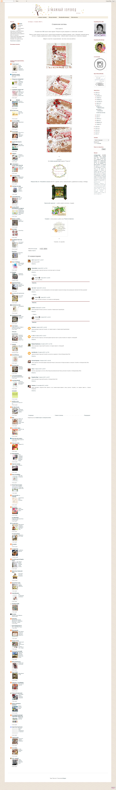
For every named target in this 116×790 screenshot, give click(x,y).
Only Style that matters (17, 438)
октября (98, 99)
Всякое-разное (15, 640)
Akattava (34, 385)
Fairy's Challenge (16, 262)
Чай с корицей (15, 758)
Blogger (64, 778)
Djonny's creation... (16, 218)
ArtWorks (14, 153)
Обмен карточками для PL (20, 509)
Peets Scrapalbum (16, 474)
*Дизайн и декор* (16, 74)
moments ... (20, 465)
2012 (96, 133)
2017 (96, 94)
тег (96, 163)
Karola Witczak (15, 354)
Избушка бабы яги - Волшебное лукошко (40, 181)
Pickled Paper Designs (17, 485)
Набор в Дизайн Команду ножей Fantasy (20, 564)
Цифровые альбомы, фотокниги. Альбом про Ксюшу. (20, 655)
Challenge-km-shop (16, 186)
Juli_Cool (34, 288)
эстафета (98, 193)
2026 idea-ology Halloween (17, 615)
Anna (33, 368)
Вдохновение (15, 630)
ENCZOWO (14, 229)
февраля (98, 122)
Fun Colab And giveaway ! (21, 145)
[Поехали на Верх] (113, 788)
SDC (43, 31)
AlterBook (95, 180)
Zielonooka (14, 618)
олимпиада (101, 189)
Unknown (34, 327)
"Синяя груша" (15, 64)
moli (32, 260)
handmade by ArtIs (16, 305)
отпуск (96, 179)
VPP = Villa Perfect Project (17, 626)
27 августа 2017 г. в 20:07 (40, 368)
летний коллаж (97, 188)
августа (98, 103)
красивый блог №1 (101, 187)
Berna (36, 277)
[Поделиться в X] (43, 249)
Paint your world (15, 443)
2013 (96, 132)
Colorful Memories (16, 196)
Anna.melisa (34, 268)
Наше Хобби (15, 672)
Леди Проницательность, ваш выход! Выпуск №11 (21, 93)
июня (97, 115)
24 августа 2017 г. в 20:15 (45, 360)
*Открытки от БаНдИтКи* (18, 79)
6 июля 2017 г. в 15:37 (39, 260)
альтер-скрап (103, 184)
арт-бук (99, 176)
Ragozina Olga (35, 377)
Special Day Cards (16, 582)
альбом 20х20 (96, 184)
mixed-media (103, 158)
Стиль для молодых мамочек (18, 439)
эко (94, 193)
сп (100, 179)
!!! (12, 545)
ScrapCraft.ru (15, 523)
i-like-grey (14, 331)
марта (97, 120)
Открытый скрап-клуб (17, 693)
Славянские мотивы (100, 112)
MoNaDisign (97, 175)
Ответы (34, 275)
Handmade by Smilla (16, 315)
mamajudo (14, 390)
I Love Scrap (15, 325)
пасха (103, 172)
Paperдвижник (15, 453)
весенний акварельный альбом (21, 285)
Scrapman (47, 218)
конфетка (98, 159)
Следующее (31, 415)
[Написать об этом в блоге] (42, 249)
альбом (104, 164)
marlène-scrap (15, 401)
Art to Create (15, 131)
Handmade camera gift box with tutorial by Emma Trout (20, 337)
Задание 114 (20, 444)
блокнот (102, 163)
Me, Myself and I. (15, 407)
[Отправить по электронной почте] (40, 249)
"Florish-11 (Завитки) (69, 218)
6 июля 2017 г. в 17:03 (42, 268)
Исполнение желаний (17, 651)
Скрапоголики (15, 737)
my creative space (16, 428)
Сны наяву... (15, 747)
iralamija (14, 344)
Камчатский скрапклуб (49, 203)
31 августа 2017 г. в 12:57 (44, 377)
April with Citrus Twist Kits (20, 113)
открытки (34, 250)
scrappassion (15, 548)
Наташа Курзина (35, 360)
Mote (13, 417)
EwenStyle (14, 251)
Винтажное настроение (99, 110)
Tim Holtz (14, 614)
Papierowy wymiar (16, 464)
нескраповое (103, 162)
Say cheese (14, 507)
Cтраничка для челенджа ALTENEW (21, 382)
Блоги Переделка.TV (17, 625)
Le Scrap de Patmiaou (17, 375)
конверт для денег (98, 171)
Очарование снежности (99, 183)
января (98, 124)
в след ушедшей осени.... (20, 750)
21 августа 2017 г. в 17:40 (43, 352)
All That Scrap (15, 110)
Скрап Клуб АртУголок (17, 727)
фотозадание (98, 167)
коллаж (102, 170)
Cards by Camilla (16, 175)
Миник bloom (21, 122)
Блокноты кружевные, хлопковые (20, 367)
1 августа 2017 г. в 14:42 (41, 327)
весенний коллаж (98, 185)
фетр (103, 192)
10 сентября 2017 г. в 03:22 (42, 385)
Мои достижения (53, 17)
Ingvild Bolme (15, 334)
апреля (98, 118)
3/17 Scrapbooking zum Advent (21, 595)
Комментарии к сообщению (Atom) (43, 417)
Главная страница (42, 17)
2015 (96, 128)
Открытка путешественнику (21, 156)
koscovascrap (15, 365)
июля (97, 105)
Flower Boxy (20, 230)
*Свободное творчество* (18, 89)
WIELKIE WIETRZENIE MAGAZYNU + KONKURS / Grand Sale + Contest (17, 621)
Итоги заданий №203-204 (20, 585)
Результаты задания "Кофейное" (20, 739)
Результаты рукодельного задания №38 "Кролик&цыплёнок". (21, 212)
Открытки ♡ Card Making (17, 682)
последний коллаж (98, 191)
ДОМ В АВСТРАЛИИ (16, 75)
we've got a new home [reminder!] (20, 574)
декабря (98, 95)
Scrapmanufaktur (16, 533)
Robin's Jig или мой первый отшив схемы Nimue (21, 421)
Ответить (34, 263)
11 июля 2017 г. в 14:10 (45, 317)
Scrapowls (14, 544)
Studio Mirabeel (15, 593)
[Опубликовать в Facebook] (45, 249)
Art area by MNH (15, 120)
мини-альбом (97, 164)
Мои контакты (74, 17)
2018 (96, 92)
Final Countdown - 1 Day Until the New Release (20, 82)
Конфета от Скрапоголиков (100, 107)
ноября (98, 97)
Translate (99, 143)
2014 (96, 130)
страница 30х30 (97, 192)
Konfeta (33, 307)
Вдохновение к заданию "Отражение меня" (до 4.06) (21, 527)
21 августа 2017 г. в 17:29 (46, 344)
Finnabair (14, 272)
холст (103, 179)
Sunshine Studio (15, 603)
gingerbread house (16, 282)
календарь (96, 170)
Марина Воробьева (36, 344)
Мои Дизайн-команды (64, 17)
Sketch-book (102, 180)
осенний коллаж (102, 177)
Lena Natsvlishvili (16, 380)
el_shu (33, 335)
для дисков (101, 168)
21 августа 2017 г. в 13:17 (40, 335)
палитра (96, 156)
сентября (98, 101)
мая (97, 116)
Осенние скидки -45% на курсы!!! (20, 167)
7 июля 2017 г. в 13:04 (45, 277)
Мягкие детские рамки (20, 707)
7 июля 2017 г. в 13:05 (45, 297)
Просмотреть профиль (15, 40)
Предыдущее (87, 415)
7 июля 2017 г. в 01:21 (41, 288)
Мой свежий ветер (16, 661)
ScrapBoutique (15, 517)
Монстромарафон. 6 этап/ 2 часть (21, 264)
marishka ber (35, 352)
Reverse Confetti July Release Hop (20, 487)
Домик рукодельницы (55, 161)
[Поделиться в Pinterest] (46, 249)
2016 (96, 126)
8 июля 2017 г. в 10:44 (40, 307)
